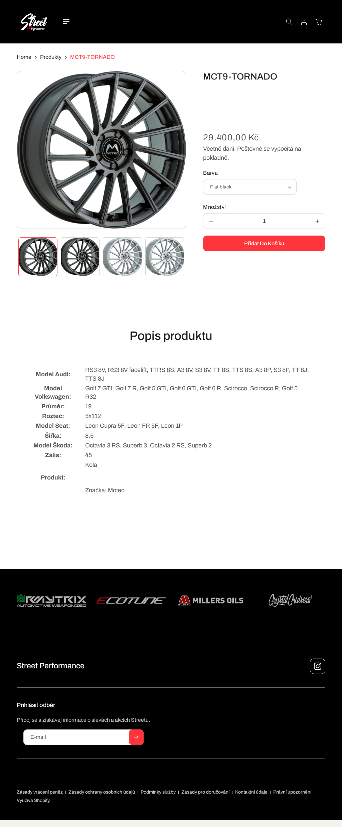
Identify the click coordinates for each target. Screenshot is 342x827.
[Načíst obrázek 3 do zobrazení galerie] (122, 256)
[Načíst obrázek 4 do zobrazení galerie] (164, 256)
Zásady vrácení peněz (40, 792)
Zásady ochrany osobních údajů (101, 792)
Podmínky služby (158, 792)
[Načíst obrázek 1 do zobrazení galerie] (37, 256)
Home (24, 57)
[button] (66, 21)
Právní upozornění (292, 792)
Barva (210, 173)
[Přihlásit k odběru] (136, 737)
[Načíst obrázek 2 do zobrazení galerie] (80, 256)
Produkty (50, 57)
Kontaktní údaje (251, 792)
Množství (214, 207)
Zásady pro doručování (205, 792)
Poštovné (249, 148)
